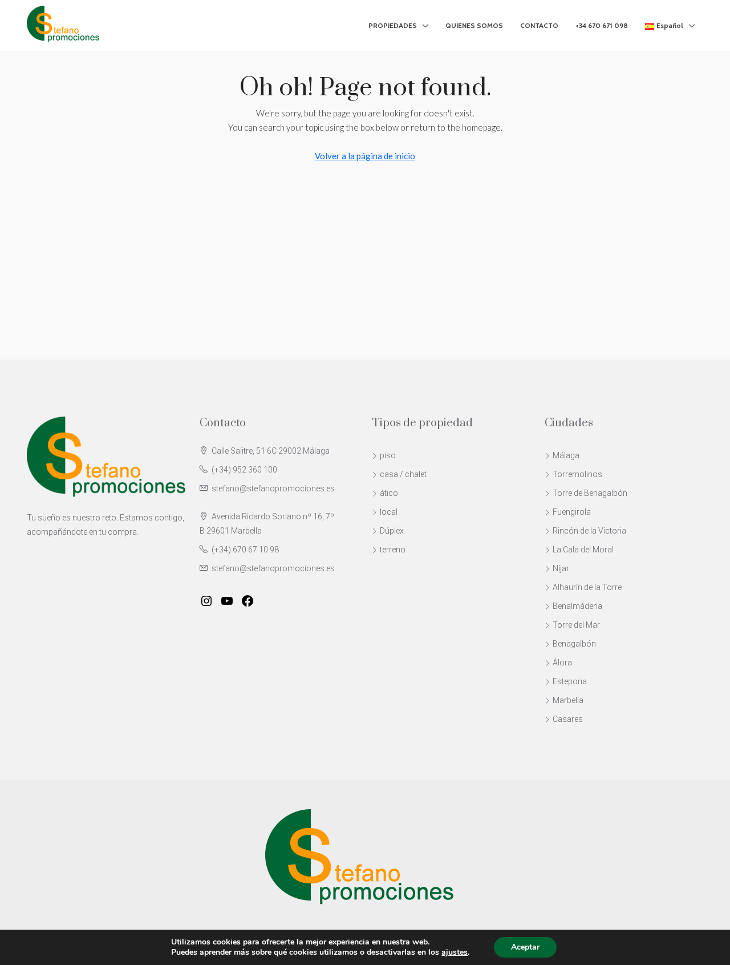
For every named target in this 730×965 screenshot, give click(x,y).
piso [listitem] (388, 455)
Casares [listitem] (568, 719)
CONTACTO (539, 25)
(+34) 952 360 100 (244, 469)
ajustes (454, 952)
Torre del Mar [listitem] (576, 624)
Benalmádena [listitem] (577, 606)
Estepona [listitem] (570, 681)
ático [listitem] (389, 493)
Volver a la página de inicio (365, 156)
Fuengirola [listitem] (572, 511)
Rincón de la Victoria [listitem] (589, 530)
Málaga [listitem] (566, 455)
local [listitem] (389, 511)
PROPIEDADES (392, 25)
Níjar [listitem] (561, 568)
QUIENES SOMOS (474, 25)
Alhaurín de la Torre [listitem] (587, 587)
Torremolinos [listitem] (577, 474)
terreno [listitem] (392, 549)
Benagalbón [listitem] (574, 643)
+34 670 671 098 (601, 25)
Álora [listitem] (562, 662)
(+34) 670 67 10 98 (245, 549)
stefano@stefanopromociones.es (273, 488)
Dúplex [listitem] (392, 530)
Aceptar (525, 947)
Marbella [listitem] (568, 700)
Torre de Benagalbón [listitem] (590, 493)
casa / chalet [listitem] (403, 474)
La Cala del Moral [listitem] (583, 549)
